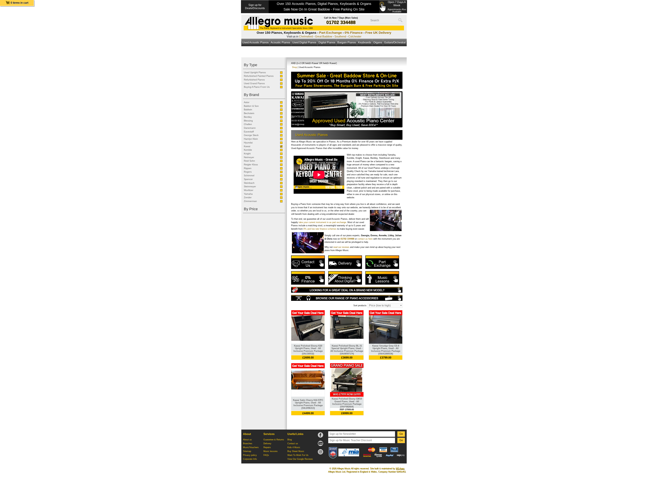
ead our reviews (341, 247)
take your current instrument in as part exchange (322, 222)
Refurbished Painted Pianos (259, 76)
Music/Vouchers (251, 447)
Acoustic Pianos (280, 42)
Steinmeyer (250, 186)
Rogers (248, 171)
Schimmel (249, 175)
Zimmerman (250, 201)
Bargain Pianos (346, 42)
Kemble (248, 149)
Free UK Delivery (378, 32)
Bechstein (249, 113)
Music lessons (270, 451)
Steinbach (249, 183)
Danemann (250, 128)
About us (247, 439)
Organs (377, 42)
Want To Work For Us (297, 455)
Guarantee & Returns (273, 439)
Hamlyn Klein (251, 139)
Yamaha (248, 194)
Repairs (267, 447)
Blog (289, 439)
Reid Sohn (249, 160)
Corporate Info (250, 459)
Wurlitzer (248, 190)
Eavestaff (249, 131)
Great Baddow (323, 36)
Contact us (292, 443)
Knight (247, 153)
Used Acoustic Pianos (255, 42)
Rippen (247, 168)
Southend (340, 36)
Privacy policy (250, 455)
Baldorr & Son (251, 106)
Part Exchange (330, 32)
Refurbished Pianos (254, 79)
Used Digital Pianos (304, 42)
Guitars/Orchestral (395, 42)
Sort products (360, 305)
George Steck (251, 135)
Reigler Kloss (251, 164)
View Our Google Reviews (300, 459)
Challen (248, 124)
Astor (246, 102)
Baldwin (248, 109)
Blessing (248, 120)
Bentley (248, 117)
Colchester (354, 36)
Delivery (267, 443)
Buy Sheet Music (295, 451)
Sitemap (247, 451)
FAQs (266, 455)
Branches (247, 443)
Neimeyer (249, 157)
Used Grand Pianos (254, 83)
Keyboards (364, 42)
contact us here (365, 239)
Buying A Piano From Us (257, 87)
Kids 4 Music (293, 447)
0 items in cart (19, 2)
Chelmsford (306, 36)
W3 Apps (400, 468)
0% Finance (354, 32)
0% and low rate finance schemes (319, 229)
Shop (294, 67)
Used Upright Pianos (255, 72)
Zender (248, 197)
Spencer (248, 179)
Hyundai (248, 142)
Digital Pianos (326, 42)
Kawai (247, 146)
